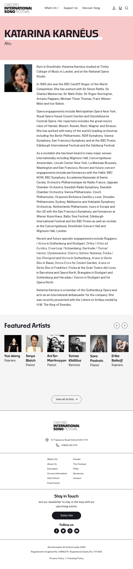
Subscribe (66, 515)
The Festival (79, 464)
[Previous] (117, 325)
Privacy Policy (56, 558)
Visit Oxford (53, 478)
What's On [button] (51, 8)
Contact (77, 478)
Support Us (71, 8)
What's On (52, 459)
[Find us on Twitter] (63, 530)
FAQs (76, 468)
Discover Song (91, 8)
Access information (57, 473)
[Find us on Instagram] (70, 530)
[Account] (114, 8)
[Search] (127, 8)
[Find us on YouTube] (76, 530)
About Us (52, 464)
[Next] (125, 325)
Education (52, 468)
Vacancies (78, 473)
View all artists (65, 399)
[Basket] (120, 8)
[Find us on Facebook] (56, 530)
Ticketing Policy (75, 558)
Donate (77, 459)
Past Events (53, 483)
